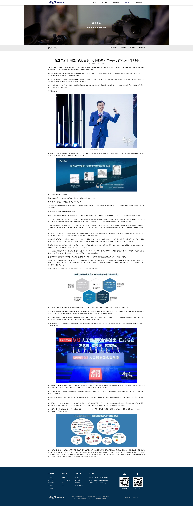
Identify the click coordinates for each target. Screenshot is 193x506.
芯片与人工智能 (66, 480)
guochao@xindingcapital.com (101, 480)
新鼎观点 (133, 47)
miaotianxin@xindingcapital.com (102, 482)
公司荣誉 (50, 488)
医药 (63, 482)
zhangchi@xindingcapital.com (101, 477)
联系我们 (139, 2)
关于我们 (104, 2)
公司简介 (50, 477)
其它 (63, 485)
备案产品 (50, 480)
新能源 (63, 477)
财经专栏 (142, 47)
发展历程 (50, 485)
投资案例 (116, 2)
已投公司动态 (113, 47)
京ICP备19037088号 (101, 498)
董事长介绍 (51, 482)
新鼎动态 (123, 47)
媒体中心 (127, 2)
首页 (94, 2)
